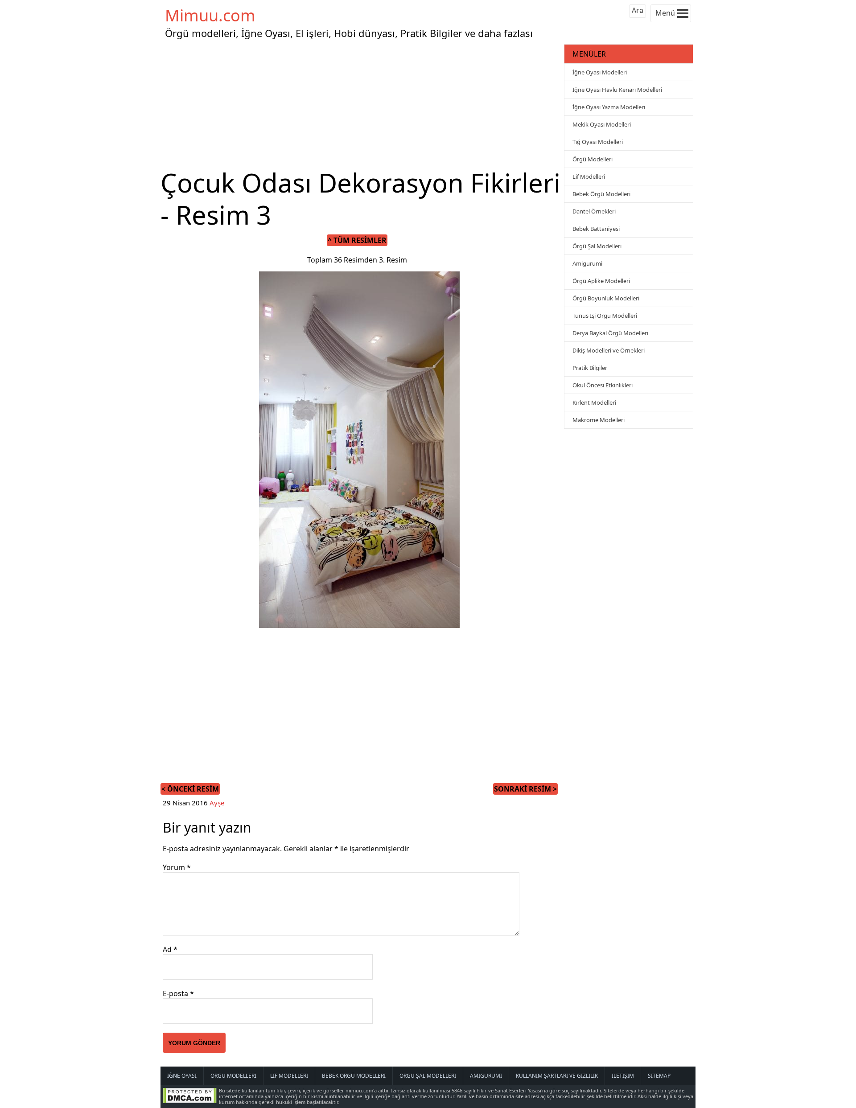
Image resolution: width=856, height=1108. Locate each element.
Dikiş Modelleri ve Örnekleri (608, 350)
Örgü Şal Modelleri (596, 246)
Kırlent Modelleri (594, 402)
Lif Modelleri (588, 176)
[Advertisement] (361, 104)
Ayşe (217, 802)
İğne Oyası (182, 1075)
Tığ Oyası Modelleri (597, 142)
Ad (170, 949)
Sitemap (659, 1075)
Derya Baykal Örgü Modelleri (610, 333)
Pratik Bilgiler (589, 368)
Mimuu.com (210, 15)
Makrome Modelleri (598, 420)
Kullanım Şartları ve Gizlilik (557, 1075)
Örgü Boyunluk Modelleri (605, 298)
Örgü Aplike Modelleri (601, 281)
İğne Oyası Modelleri (599, 72)
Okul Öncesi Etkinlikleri (602, 385)
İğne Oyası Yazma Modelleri (608, 107)
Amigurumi (587, 263)
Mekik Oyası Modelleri (601, 124)
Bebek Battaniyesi (596, 229)
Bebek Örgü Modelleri (601, 194)
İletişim (623, 1075)
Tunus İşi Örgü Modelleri (604, 316)
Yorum (177, 867)
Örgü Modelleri (592, 159)
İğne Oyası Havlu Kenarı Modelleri (617, 90)
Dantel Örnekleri (594, 211)
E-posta (178, 993)
